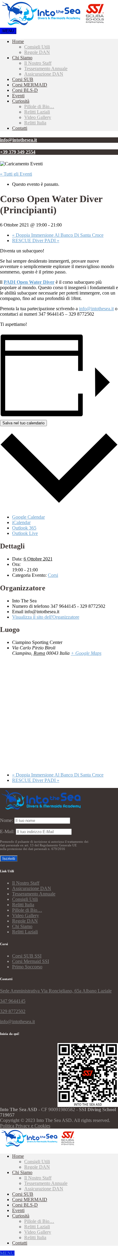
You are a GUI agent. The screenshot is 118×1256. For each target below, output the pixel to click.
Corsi (53, 575)
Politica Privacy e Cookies (25, 1125)
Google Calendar (28, 517)
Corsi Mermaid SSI (30, 961)
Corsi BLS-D (25, 90)
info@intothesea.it (96, 308)
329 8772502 (12, 1011)
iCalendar (21, 522)
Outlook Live (25, 533)
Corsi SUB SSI (26, 955)
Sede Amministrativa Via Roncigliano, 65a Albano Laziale (56, 990)
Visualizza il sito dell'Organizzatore (45, 617)
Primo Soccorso (27, 966)
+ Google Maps (86, 653)
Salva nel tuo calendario (23, 423)
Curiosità (20, 101)
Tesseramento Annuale (45, 68)
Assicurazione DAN (43, 74)
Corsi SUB (22, 79)
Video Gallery (37, 117)
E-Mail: (8, 831)
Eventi (18, 95)
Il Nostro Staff (37, 63)
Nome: (6, 820)
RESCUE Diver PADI (35, 240)
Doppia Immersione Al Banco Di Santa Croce (57, 235)
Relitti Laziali (37, 111)
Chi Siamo (22, 57)
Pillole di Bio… (39, 106)
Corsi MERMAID (29, 84)
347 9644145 (12, 1001)
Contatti (19, 128)
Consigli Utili (37, 46)
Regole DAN (37, 52)
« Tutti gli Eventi (16, 174)
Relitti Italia (35, 122)
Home (18, 41)
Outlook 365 (24, 527)
